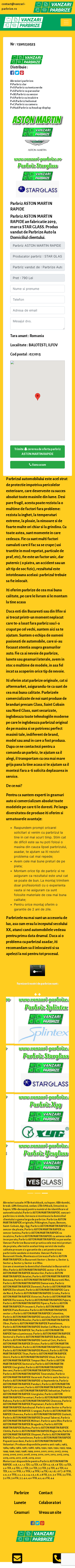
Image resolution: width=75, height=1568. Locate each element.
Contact (46, 1493)
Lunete (20, 1502)
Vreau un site (50, 1512)
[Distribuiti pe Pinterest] (22, 73)
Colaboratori (50, 1502)
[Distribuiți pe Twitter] (17, 73)
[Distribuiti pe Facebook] (12, 73)
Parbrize (21, 1493)
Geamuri (21, 1512)
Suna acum (39, 464)
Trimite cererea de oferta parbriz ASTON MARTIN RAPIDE (37, 452)
